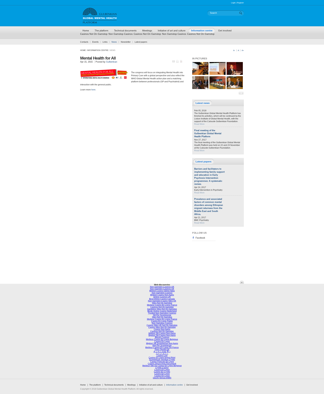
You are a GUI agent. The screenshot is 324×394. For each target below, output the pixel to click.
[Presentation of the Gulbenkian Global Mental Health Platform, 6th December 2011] (200, 74)
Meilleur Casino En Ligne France (162, 305)
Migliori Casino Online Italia (162, 291)
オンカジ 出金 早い (162, 351)
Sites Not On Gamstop (162, 303)
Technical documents (114, 385)
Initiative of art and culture (151, 385)
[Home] (100, 25)
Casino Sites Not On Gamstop (162, 327)
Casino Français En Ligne (162, 361)
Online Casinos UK (162, 297)
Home (83, 50)
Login (233, 3)
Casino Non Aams (162, 329)
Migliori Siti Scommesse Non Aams (162, 343)
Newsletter (126, 42)
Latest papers (141, 42)
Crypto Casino (162, 368)
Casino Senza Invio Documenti (162, 363)
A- (234, 50)
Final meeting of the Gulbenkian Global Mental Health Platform (207, 133)
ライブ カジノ (162, 353)
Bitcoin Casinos (162, 337)
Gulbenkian (111, 62)
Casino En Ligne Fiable (162, 321)
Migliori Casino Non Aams (162, 295)
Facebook (200, 238)
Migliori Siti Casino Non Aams (162, 333)
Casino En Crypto (162, 372)
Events (95, 42)
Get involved (192, 385)
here (93, 90)
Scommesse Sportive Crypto (162, 359)
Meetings (131, 385)
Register (240, 3)
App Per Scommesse (162, 345)
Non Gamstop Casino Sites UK (162, 301)
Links (105, 42)
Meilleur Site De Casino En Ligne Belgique (162, 365)
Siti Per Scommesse (162, 315)
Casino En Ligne (162, 341)
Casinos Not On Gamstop (93, 34)
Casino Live (162, 355)
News (114, 42)
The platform (95, 385)
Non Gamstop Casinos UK (162, 287)
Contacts (84, 42)
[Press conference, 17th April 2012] (200, 88)
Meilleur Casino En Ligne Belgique (162, 339)
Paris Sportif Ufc (162, 349)
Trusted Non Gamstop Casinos (162, 313)
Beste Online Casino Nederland (162, 311)
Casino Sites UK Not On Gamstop (162, 325)
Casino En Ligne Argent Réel (162, 357)
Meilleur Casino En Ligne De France (162, 347)
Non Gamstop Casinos (121, 34)
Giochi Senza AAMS (162, 378)
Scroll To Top (242, 282)
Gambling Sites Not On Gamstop (162, 309)
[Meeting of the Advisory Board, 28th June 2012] (217, 88)
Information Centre (97, 50)
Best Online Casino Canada (162, 299)
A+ (243, 50)
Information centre (174, 385)
